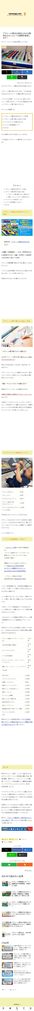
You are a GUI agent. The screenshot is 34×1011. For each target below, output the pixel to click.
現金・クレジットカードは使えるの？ (19, 197)
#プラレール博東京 (10, 568)
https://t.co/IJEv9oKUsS (15, 566)
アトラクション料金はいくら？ (14, 199)
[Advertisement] (17, 163)
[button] (22, 77)
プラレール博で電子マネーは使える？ (19, 194)
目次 (14, 185)
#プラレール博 (11, 547)
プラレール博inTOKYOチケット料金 (15, 189)
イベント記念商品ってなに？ (13, 202)
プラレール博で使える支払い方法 (14, 192)
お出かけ (6, 839)
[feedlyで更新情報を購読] (9, 864)
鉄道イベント (14, 839)
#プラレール (21, 568)
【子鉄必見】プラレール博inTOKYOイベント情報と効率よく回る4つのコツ (17, 722)
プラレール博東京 (8, 842)
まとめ (7, 205)
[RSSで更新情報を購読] (25, 864)
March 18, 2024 (20, 579)
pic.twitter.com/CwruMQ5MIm (15, 571)
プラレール (23, 839)
